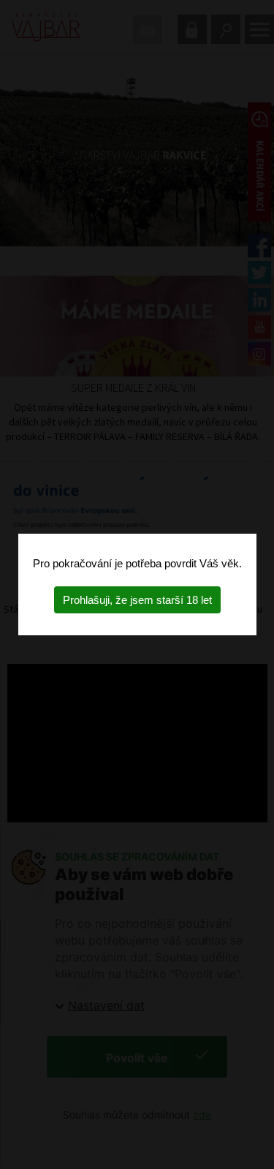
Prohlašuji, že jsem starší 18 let (137, 600)
